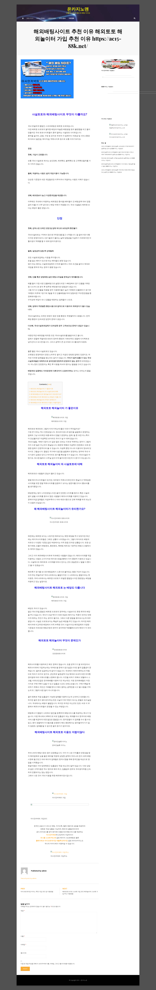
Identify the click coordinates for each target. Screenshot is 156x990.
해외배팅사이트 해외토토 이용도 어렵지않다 (45, 403)
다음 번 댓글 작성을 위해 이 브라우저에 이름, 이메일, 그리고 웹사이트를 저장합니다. (48, 964)
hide (49, 384)
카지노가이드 (40, 18)
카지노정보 (62, 18)
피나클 (42, 838)
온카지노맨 (78, 9)
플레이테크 (40, 840)
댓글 (23, 911)
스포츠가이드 (52, 18)
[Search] (134, 18)
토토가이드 (30, 18)
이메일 (23, 945)
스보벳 (48, 838)
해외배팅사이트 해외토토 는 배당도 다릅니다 (45, 397)
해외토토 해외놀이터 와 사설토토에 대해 (43, 391)
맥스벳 (53, 838)
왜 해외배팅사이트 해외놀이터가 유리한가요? (45, 394)
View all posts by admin (28, 878)
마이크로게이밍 (50, 840)
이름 (23, 936)
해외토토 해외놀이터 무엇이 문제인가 (42, 400)
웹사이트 (23, 953)
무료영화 (71, 18)
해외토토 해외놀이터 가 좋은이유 (41, 389)
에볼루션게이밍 (62, 840)
